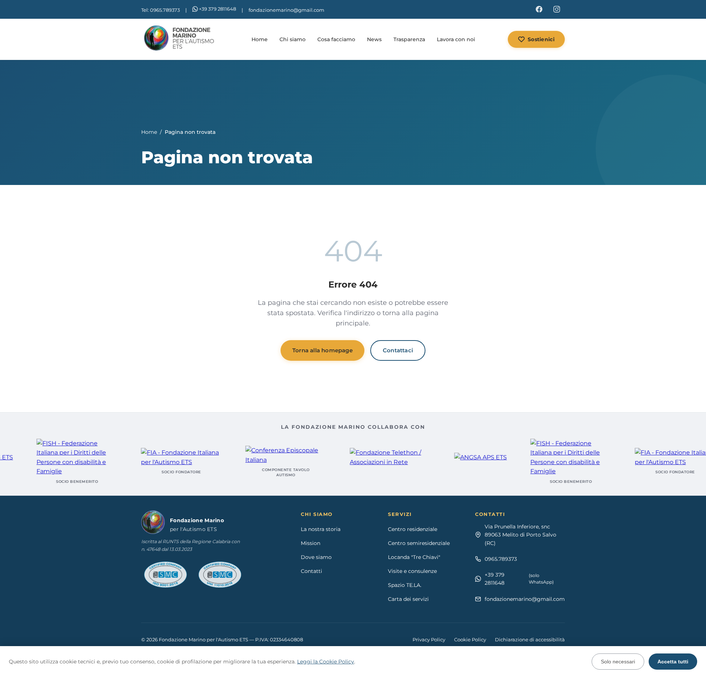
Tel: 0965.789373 (160, 10)
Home (260, 39)
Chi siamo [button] (292, 39)
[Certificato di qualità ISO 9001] (165, 574)
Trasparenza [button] (409, 39)
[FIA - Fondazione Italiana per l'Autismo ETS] (167, 457)
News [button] (374, 39)
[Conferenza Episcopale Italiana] (271, 455)
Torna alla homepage (322, 350)
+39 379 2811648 (217, 9)
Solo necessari (618, 661)
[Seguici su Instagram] (557, 9)
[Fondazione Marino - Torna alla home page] (180, 39)
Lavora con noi (456, 39)
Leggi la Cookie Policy (325, 661)
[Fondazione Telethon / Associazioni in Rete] (376, 457)
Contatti (311, 571)
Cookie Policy (470, 639)
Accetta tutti (672, 661)
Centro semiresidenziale (419, 543)
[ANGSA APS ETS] (466, 457)
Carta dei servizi (408, 599)
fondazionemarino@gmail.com (286, 10)
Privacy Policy (429, 639)
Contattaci (398, 350)
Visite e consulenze (412, 571)
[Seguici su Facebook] (539, 9)
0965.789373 (501, 559)
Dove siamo (316, 557)
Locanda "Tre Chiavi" (414, 557)
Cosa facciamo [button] (336, 39)
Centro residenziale (412, 529)
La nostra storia (320, 529)
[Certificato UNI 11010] (220, 574)
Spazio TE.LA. (404, 585)
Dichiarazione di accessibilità (530, 639)
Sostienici (541, 39)
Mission (310, 543)
